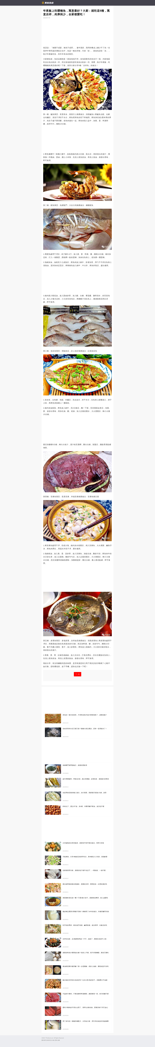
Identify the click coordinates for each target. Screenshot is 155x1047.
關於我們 (44, 1040)
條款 (53, 1040)
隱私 (56, 1040)
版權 (59, 1040)
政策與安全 (49, 1040)
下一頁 (77, 674)
